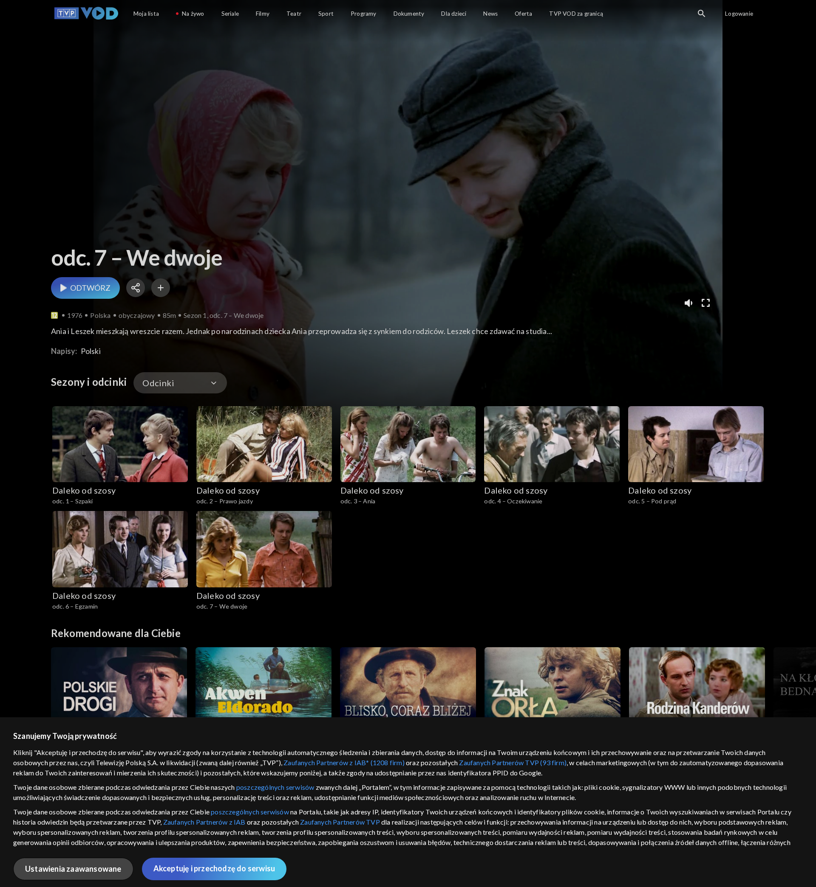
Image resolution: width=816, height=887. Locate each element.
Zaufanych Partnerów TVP (340, 822)
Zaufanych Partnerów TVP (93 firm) (513, 762)
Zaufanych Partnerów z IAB (204, 822)
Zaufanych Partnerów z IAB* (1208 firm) (344, 762)
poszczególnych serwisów (275, 787)
